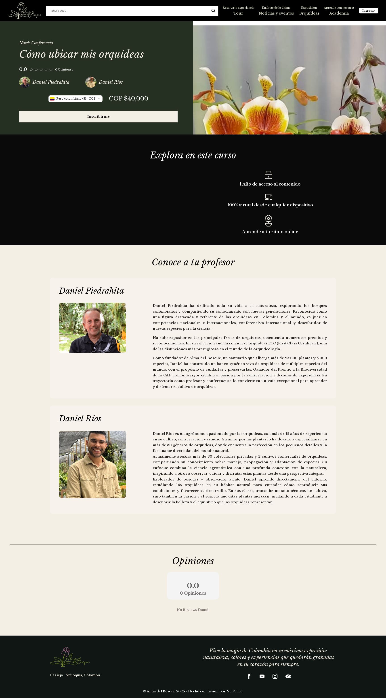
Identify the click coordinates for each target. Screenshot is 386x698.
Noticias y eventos (276, 13)
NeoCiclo (235, 691)
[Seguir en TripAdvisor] (288, 676)
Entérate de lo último (276, 7)
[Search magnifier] (213, 11)
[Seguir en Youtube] (262, 676)
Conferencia (42, 43)
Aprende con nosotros (339, 7)
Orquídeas (308, 13)
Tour (238, 13)
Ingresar (368, 10)
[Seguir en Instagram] (275, 676)
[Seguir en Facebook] (249, 676)
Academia (339, 13)
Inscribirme (98, 116)
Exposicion (309, 7)
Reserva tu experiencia (238, 7)
